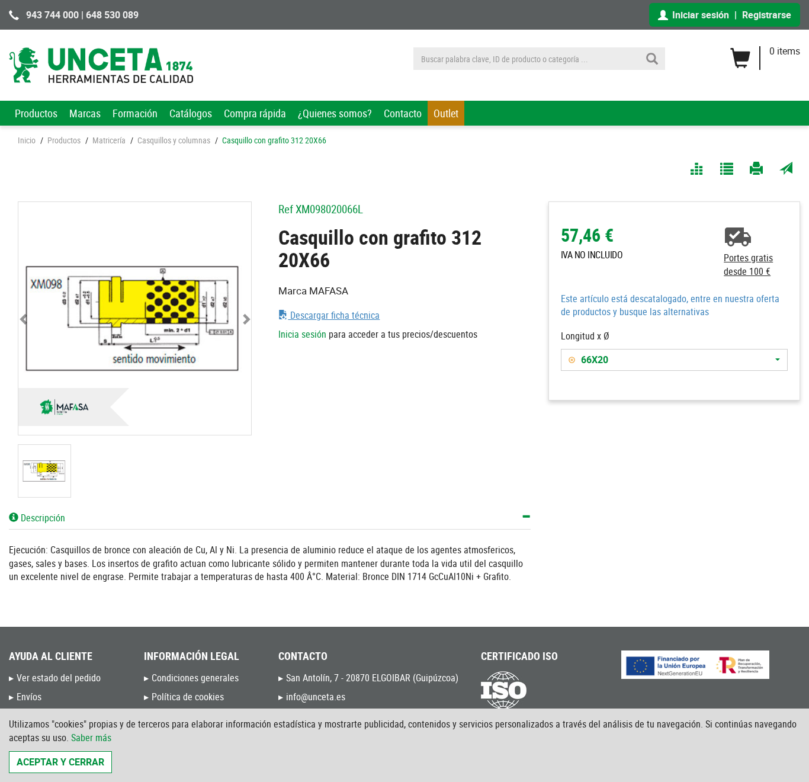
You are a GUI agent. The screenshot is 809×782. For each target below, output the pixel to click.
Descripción (41, 517)
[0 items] (764, 53)
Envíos (29, 696)
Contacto (403, 113)
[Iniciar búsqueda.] (652, 58)
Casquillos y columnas (173, 140)
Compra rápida (255, 113)
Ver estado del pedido (59, 677)
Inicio (27, 140)
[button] (24, 318)
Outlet (446, 113)
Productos (36, 113)
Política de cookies (188, 696)
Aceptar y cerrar (60, 761)
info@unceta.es (315, 696)
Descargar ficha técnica (334, 315)
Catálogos (190, 113)
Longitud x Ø (585, 335)
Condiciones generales (195, 677)
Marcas (85, 113)
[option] (663, 360)
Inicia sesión (302, 334)
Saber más (91, 737)
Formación (135, 113)
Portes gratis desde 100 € (748, 264)
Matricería (109, 140)
